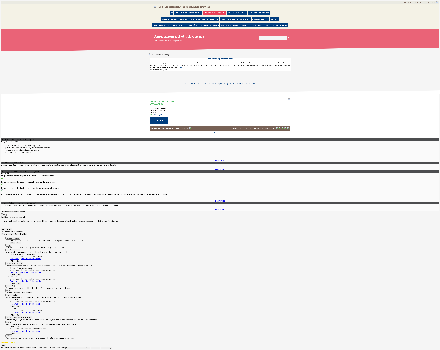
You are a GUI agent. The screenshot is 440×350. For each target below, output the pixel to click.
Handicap (274, 19)
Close (4, 215)
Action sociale (195, 13)
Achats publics (181, 13)
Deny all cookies (20, 234)
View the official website (31, 259)
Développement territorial (182, 19)
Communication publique (258, 13)
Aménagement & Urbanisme (215, 13)
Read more (14, 259)
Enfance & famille (228, 19)
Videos (8, 335)
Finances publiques (260, 19)
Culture (165, 19)
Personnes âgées (192, 25)
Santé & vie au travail (229, 25)
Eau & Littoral (202, 19)
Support (9, 322)
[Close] (2, 213)
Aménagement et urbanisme (179, 36)
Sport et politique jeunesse (275, 25)
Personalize (95, 348)
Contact (159, 120)
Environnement (243, 19)
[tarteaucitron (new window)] (8, 344)
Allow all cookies (7, 234)
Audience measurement (14, 263)
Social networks (11, 295)
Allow (13, 243)
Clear (181, 67)
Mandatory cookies (12, 238)
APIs (8, 245)
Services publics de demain (251, 25)
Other (8, 290)
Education (214, 19)
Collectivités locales (237, 13)
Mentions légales (220, 133)
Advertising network (12, 250)
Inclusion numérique (161, 25)
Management (177, 25)
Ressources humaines (210, 25)
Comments (10, 286)
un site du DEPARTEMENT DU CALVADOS (419, 3)
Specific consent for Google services (18, 317)
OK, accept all (71, 348)
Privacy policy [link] (6, 229)
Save (3, 345)
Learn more (220, 169)
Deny (18, 243)
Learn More (220, 160)
